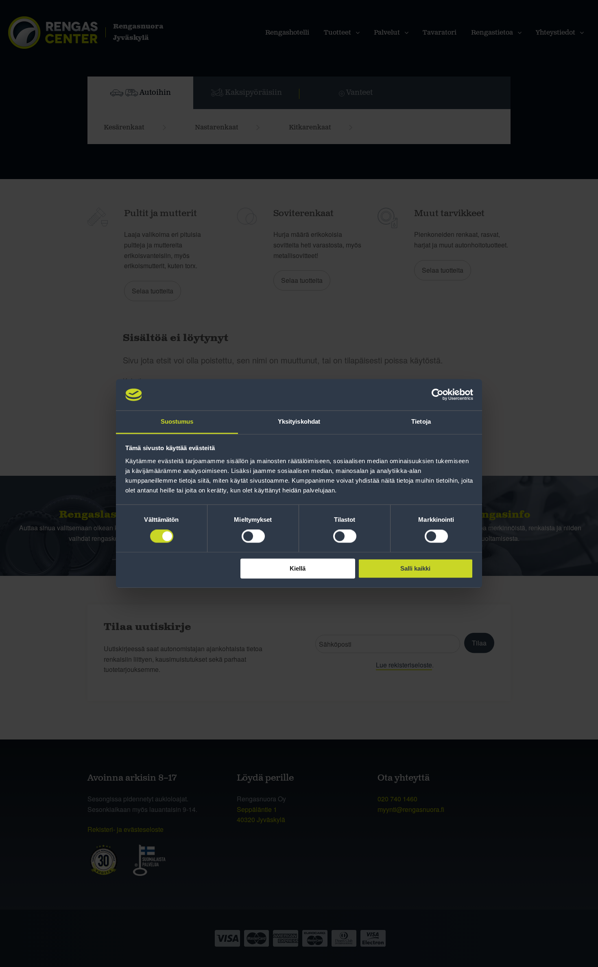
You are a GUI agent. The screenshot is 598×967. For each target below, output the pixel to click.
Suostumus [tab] (177, 421)
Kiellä (298, 568)
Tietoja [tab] (421, 421)
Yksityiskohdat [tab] (299, 421)
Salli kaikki (415, 568)
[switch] (253, 536)
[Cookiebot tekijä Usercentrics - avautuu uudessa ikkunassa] (437, 395)
